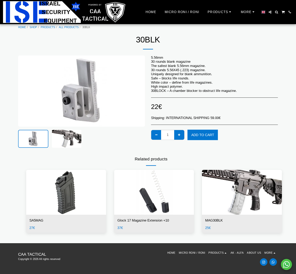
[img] (66, 192)
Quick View (66, 213)
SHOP (33, 27)
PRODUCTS (48, 27)
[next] (138, 91)
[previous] (24, 91)
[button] (270, 12)
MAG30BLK (214, 220)
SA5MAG (36, 220)
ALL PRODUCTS (69, 27)
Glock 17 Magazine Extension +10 (143, 220)
